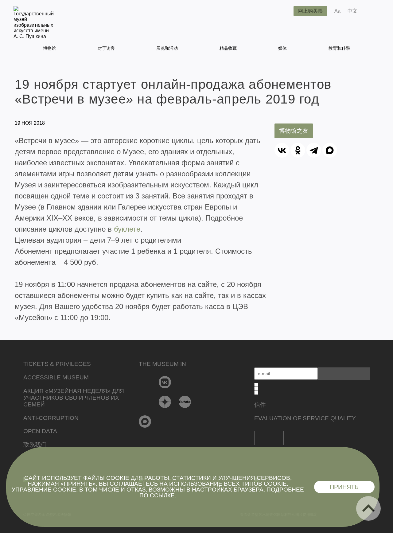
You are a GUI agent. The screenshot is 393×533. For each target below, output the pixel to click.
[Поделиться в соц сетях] (371, 11)
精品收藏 (228, 48)
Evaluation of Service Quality (305, 418)
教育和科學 (339, 48)
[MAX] (329, 150)
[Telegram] (313, 150)
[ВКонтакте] (281, 150)
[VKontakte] (165, 382)
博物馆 (49, 48)
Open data (40, 431)
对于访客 (106, 48)
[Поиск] (284, 11)
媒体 (282, 48)
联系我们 (35, 444)
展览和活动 (167, 48)
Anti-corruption (51, 418)
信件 (260, 405)
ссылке (162, 495)
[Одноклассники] (297, 150)
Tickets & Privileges (57, 364)
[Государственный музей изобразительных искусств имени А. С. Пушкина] (34, 36)
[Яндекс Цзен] (165, 402)
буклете (127, 229)
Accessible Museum (56, 377)
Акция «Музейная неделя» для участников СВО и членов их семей (73, 398)
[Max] (145, 421)
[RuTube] (185, 402)
